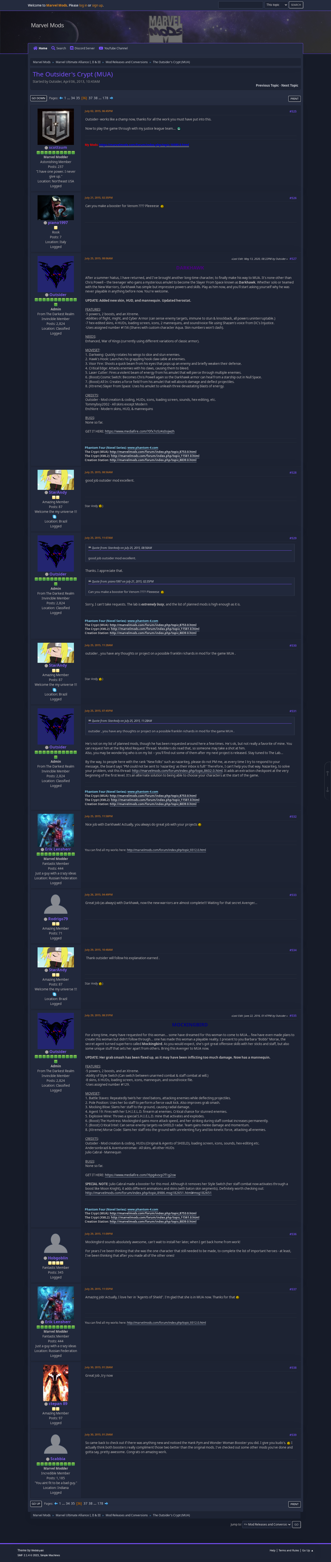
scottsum (58, 147)
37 (91, 98)
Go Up (36, 1503)
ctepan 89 (58, 1403)
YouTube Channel (116, 48)
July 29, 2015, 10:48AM (99, 949)
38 (96, 98)
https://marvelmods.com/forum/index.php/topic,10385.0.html (144, 145)
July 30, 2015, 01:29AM (99, 1434)
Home (43, 48)
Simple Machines (50, 1555)
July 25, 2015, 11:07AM (99, 537)
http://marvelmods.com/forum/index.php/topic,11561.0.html (155, 456)
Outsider (57, 294)
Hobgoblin (58, 1258)
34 (73, 98)
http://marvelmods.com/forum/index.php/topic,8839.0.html (153, 460)
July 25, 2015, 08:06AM (99, 258)
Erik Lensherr (58, 849)
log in (83, 5)
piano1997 (58, 222)
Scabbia (57, 1458)
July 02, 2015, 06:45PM (99, 111)
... (69, 98)
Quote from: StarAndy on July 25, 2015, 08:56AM (122, 548)
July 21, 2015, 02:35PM (99, 197)
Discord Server (85, 48)
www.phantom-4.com (142, 448)
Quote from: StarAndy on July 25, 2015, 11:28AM (122, 721)
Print (295, 98)
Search (61, 48)
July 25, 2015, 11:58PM (99, 816)
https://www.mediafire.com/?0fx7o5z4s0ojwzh (139, 431)
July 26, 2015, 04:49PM (99, 894)
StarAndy (58, 492)
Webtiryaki (37, 1550)
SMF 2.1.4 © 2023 (28, 1555)
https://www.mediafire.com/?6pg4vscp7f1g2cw (140, 1175)
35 (78, 98)
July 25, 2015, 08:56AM (99, 472)
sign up (97, 5)
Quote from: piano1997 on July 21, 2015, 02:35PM (123, 581)
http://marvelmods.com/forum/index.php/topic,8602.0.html (177, 771)
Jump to (236, 1524)
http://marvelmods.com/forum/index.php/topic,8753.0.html (153, 452)
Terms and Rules (289, 1550)
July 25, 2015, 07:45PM (99, 710)
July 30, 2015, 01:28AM (99, 1367)
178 (105, 98)
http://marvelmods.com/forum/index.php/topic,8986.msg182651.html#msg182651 (148, 1193)
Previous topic (267, 85)
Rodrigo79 (58, 918)
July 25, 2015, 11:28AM (99, 645)
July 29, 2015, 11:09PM (99, 1233)
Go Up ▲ (308, 1550)
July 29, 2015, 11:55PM (99, 1289)
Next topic (289, 85)
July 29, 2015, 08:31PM (99, 1015)
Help (273, 1550)
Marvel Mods (47, 25)
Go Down (38, 98)
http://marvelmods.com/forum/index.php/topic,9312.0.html (166, 850)
